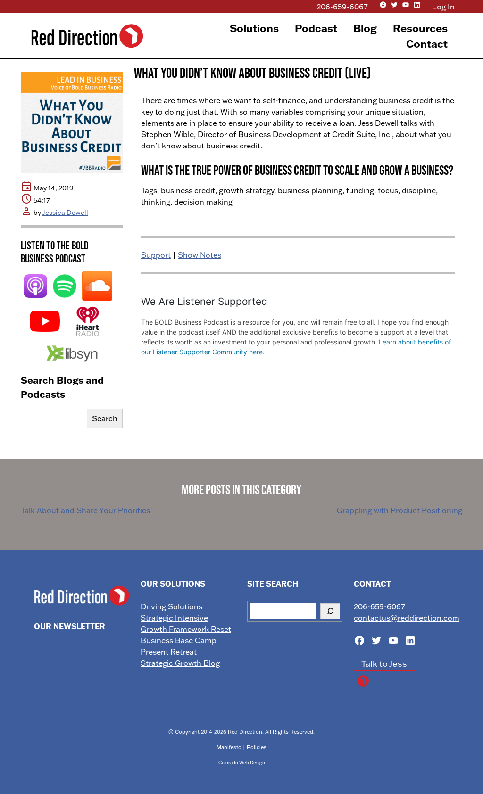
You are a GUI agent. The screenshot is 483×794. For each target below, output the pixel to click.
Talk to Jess (384, 663)
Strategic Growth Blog (180, 663)
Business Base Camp (179, 640)
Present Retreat (169, 651)
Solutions (254, 28)
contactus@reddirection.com (406, 617)
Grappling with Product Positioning (399, 510)
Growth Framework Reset (186, 629)
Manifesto (229, 747)
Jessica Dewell (65, 212)
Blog (365, 28)
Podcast (316, 28)
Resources (420, 28)
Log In (443, 6)
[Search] (330, 611)
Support (156, 255)
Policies (256, 747)
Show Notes (199, 255)
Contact (427, 43)
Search (104, 418)
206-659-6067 (342, 6)
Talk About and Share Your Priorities (85, 510)
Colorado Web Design (241, 762)
